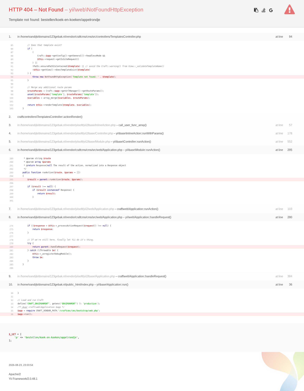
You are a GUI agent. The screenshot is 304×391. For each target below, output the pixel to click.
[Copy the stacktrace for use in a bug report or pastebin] (256, 10)
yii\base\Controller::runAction (131, 141)
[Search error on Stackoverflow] (263, 10)
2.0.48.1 (32, 378)
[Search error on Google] (271, 10)
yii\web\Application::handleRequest (147, 217)
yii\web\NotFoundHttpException (106, 9)
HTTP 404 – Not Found (36, 9)
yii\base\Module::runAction (141, 149)
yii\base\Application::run (111, 284)
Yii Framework (18, 378)
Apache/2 (15, 374)
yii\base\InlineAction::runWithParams (139, 133)
